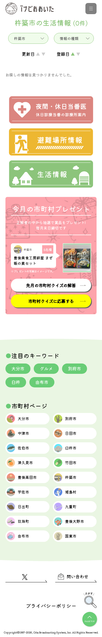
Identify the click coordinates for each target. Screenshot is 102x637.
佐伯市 (23, 447)
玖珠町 (23, 521)
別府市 (74, 368)
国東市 (70, 536)
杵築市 (70, 477)
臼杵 (15, 382)
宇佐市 (23, 492)
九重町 (70, 506)
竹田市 (70, 462)
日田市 (70, 433)
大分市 (17, 368)
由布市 (41, 382)
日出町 (23, 506)
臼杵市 (70, 447)
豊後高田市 (27, 477)
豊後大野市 (74, 521)
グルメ (46, 368)
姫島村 (70, 492)
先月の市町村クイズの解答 (51, 285)
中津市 (23, 433)
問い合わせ (77, 576)
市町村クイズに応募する (51, 301)
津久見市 (25, 462)
